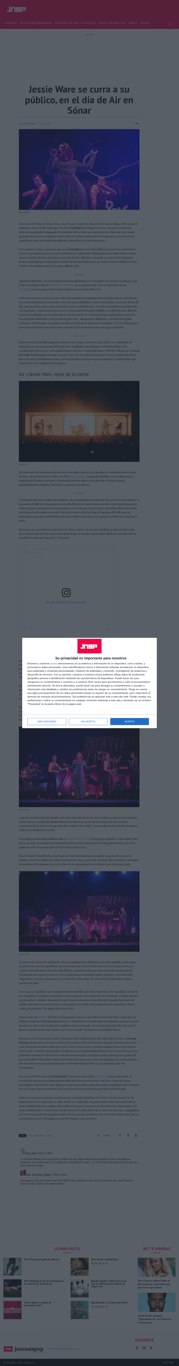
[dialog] (89, 683)
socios (53, 663)
